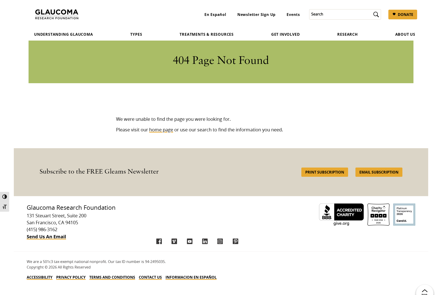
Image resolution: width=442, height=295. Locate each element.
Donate (405, 14)
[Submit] (376, 14)
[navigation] (221, 277)
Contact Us (150, 277)
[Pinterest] (235, 241)
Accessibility (39, 277)
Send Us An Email (46, 236)
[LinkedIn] (205, 241)
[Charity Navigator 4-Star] (378, 215)
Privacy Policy (71, 277)
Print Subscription (324, 172)
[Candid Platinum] (404, 215)
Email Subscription (378, 172)
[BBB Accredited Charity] (341, 215)
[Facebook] (159, 241)
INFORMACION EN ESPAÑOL (191, 277)
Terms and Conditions (112, 277)
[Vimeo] (174, 241)
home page (161, 130)
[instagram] (220, 241)
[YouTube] (189, 241)
